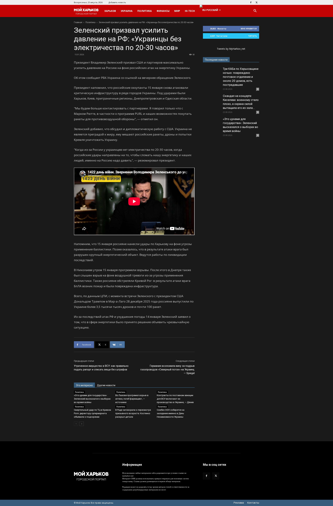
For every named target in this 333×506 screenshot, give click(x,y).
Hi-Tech (190, 11)
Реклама (238, 502)
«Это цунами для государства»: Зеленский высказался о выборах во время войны (92, 399)
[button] (255, 11)
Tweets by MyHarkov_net (231, 48)
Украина (127, 11)
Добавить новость (117, 2)
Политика (144, 11)
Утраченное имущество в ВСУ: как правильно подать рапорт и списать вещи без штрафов (101, 367)
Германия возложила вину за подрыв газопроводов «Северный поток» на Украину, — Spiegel (167, 369)
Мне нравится (249, 28)
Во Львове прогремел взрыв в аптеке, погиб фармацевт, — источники (131, 399)
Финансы (163, 11)
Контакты (253, 502)
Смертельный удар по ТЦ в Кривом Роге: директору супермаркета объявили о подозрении (92, 413)
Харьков (110, 11)
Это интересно (84, 385)
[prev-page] (76, 424)
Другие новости (106, 385)
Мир (177, 11)
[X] (256, 2)
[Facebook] (250, 2)
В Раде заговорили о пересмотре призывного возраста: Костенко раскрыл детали (133, 413)
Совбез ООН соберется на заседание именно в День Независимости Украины (170, 413)
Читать (252, 36)
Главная (78, 22)
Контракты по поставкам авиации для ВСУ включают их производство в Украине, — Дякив (175, 399)
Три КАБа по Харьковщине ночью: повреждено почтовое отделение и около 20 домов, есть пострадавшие (240, 76)
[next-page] (81, 424)
